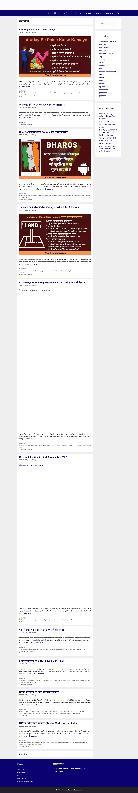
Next (26, 754)
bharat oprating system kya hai (30, 195)
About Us (88, 13)
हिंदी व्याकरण (57, 13)
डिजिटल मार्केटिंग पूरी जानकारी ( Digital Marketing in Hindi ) (48, 723)
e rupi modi (70, 680)
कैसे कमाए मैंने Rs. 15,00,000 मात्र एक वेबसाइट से (42, 104)
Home (48, 13)
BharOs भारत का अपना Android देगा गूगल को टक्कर (43, 132)
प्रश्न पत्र (101, 78)
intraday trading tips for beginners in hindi (67, 93)
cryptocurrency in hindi (28, 711)
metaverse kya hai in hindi (40, 649)
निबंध (100, 75)
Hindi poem (102, 51)
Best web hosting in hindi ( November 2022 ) (43, 457)
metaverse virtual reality (26, 651)
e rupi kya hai (62, 680)
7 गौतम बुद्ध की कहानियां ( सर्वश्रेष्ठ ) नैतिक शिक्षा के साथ (107, 116)
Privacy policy (109, 13)
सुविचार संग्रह (77, 13)
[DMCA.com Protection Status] (58, 764)
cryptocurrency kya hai (47, 713)
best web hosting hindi (42, 620)
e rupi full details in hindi (36, 680)
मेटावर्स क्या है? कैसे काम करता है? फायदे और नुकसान (42, 629)
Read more (26, 86)
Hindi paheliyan (104, 48)
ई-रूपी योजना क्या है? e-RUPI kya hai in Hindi (41, 661)
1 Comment (24, 653)
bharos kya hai (80, 195)
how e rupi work (79, 680)
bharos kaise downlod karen (56, 195)
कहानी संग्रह (67, 13)
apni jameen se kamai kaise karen (50, 271)
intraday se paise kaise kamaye (30, 93)
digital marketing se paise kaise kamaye (31, 744)
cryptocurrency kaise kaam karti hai (29, 713)
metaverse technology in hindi (58, 649)
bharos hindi (44, 195)
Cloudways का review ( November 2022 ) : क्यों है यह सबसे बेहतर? (52, 282)
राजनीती (101, 81)
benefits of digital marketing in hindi (31, 742)
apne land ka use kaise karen (30, 271)
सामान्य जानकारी (103, 90)
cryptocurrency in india (42, 711)
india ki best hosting (74, 620)
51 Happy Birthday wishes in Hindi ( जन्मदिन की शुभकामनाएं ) (108, 148)
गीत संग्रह (101, 63)
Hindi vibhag (24, 5)
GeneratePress (78, 790)
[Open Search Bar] (118, 13)
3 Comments (25, 746)
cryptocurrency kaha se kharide (74, 711)
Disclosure (21, 775)
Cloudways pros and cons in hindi (48, 445)
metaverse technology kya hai (76, 649)
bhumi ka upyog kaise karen (69, 271)
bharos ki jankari (71, 195)
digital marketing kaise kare (66, 742)
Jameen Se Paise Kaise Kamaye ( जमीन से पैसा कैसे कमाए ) (49, 207)
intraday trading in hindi (48, 93)
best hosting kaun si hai (28, 620)
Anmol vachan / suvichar (107, 42)
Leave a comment (26, 97)
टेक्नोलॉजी (23, 91)
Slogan (101, 57)
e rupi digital (25, 680)
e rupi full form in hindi (50, 680)
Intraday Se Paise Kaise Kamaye (37, 29)
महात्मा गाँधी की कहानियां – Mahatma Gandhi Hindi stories (108, 132)
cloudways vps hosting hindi (67, 445)
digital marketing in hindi (50, 742)
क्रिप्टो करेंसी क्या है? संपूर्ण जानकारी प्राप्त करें (39, 692)
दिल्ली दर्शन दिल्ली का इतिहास (107, 72)
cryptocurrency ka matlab (57, 711)
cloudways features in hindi (29, 445)
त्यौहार (100, 69)
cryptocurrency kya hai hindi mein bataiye (67, 713)
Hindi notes (102, 45)
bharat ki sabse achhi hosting (58, 620)
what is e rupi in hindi (29, 682)
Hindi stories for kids (106, 54)
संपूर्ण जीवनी (102, 87)
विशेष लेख (101, 84)
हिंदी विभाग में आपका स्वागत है (25, 781)
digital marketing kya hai (82, 742)
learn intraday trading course (35, 95)
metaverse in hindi (26, 649)
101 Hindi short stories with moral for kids (107, 124)
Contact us (98, 13)
